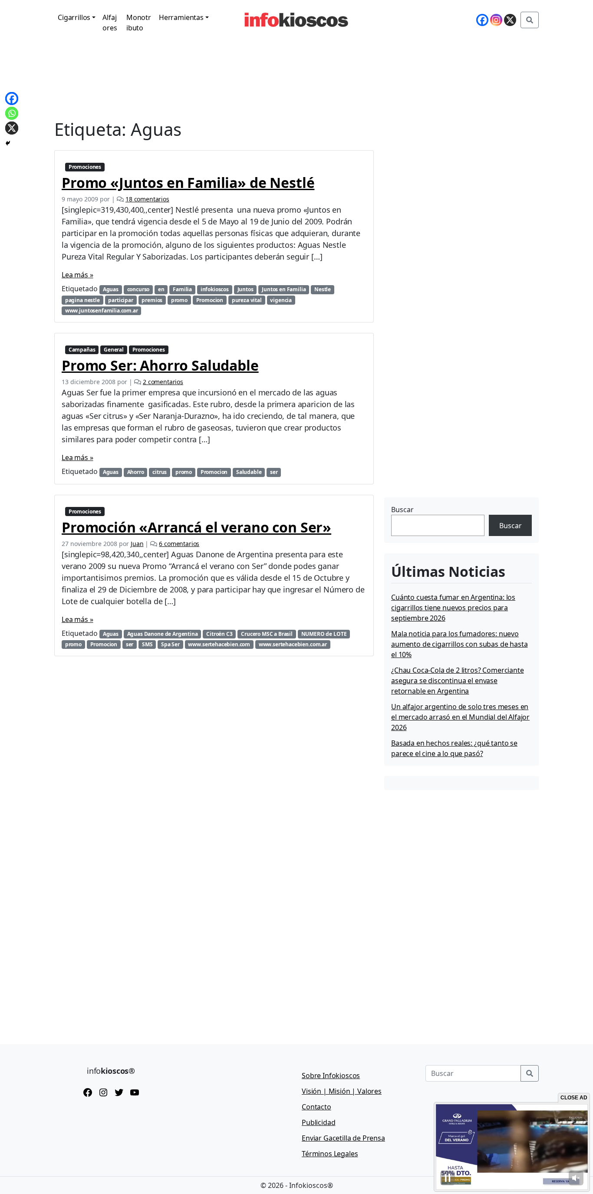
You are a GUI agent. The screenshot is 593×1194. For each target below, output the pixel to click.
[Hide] (7, 143)
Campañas (82, 349)
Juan (137, 543)
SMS (147, 644)
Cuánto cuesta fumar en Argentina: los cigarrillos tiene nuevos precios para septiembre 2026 (453, 607)
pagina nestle (82, 300)
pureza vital (247, 300)
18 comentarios (147, 199)
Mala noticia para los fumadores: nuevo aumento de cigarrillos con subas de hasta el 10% (459, 644)
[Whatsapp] (11, 113)
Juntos (245, 289)
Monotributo (138, 23)
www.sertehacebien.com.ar (293, 644)
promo (179, 300)
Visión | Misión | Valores (342, 1091)
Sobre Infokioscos (331, 1075)
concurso (138, 289)
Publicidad (318, 1122)
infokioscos (215, 289)
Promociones (85, 167)
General (114, 349)
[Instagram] (496, 20)
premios (152, 300)
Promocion (210, 300)
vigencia (281, 300)
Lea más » (77, 275)
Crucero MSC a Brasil (267, 634)
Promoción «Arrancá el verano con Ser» (196, 527)
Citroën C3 (219, 634)
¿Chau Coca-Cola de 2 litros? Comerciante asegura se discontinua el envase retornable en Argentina (457, 680)
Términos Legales (330, 1153)
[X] (510, 20)
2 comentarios (163, 382)
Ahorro (135, 472)
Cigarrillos (74, 17)
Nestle (322, 289)
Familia (182, 289)
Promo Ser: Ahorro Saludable (160, 365)
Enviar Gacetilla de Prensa (343, 1138)
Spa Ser (170, 644)
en (161, 289)
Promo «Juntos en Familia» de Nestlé (188, 182)
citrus (159, 472)
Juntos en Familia (284, 289)
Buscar (402, 509)
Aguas (111, 289)
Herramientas (181, 17)
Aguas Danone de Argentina (162, 634)
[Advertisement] (449, 440)
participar (120, 300)
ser (274, 472)
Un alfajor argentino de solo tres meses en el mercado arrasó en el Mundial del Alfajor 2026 (460, 717)
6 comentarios (179, 543)
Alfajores (109, 23)
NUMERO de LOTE (324, 634)
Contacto (316, 1107)
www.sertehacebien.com (219, 644)
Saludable (249, 472)
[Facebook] (482, 20)
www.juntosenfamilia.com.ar (101, 310)
